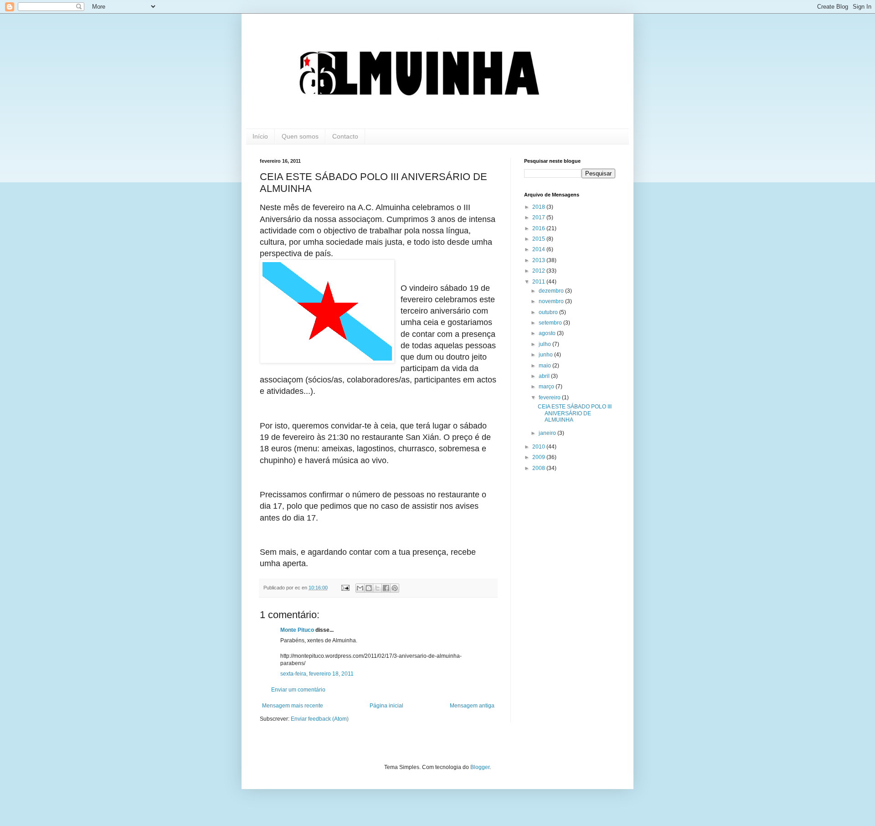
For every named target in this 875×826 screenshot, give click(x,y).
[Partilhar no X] (377, 588)
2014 (539, 249)
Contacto (345, 136)
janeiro (548, 433)
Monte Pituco (297, 630)
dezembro (552, 291)
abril (545, 376)
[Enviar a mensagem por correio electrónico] (345, 587)
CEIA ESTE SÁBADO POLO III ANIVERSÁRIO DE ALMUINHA (575, 413)
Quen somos (300, 136)
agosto (548, 333)
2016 (539, 228)
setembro (551, 323)
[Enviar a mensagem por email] (360, 588)
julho (545, 344)
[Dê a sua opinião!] (368, 588)
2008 (539, 468)
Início (260, 136)
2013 (539, 260)
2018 (539, 207)
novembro (552, 301)
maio (545, 365)
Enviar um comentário (298, 690)
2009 (539, 457)
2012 (539, 271)
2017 (539, 217)
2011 (539, 282)
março (547, 386)
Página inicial (386, 705)
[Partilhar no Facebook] (386, 588)
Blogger (479, 767)
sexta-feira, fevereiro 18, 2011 (317, 674)
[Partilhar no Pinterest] (394, 588)
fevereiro (550, 397)
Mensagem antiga (472, 705)
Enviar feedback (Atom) (320, 719)
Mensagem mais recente (292, 705)
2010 (539, 447)
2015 (539, 239)
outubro (549, 312)
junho (546, 354)
